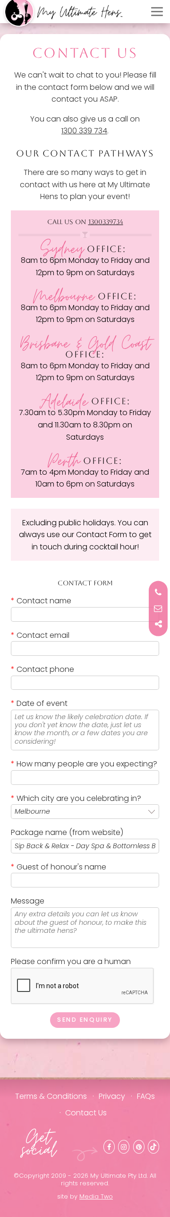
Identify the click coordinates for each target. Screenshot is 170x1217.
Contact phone (42, 669)
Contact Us (86, 1112)
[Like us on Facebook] (109, 1147)
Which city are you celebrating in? (76, 798)
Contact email (40, 635)
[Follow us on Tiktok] (153, 1147)
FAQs (146, 1096)
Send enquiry (85, 1020)
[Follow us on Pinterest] (138, 1147)
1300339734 (105, 222)
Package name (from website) (67, 832)
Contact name (41, 600)
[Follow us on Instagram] (123, 1147)
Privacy (112, 1096)
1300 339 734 (84, 130)
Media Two (96, 1196)
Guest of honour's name (58, 866)
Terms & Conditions (51, 1096)
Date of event (39, 703)
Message (27, 900)
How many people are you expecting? (84, 763)
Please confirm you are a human (71, 961)
